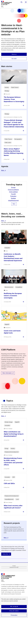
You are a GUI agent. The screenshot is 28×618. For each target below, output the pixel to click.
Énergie (13, 187)
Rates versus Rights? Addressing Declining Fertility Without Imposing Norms (13, 152)
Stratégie (13, 198)
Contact (14, 565)
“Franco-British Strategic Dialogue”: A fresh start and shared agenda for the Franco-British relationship (14, 123)
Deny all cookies (14, 611)
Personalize (14, 615)
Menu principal (25, 2)
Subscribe (5, 554)
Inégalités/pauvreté (13, 200)
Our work (14, 58)
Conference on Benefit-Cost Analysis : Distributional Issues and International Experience (13, 257)
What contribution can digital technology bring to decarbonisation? (13, 434)
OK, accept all (14, 606)
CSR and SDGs (9, 483)
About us (14, 54)
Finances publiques (13, 189)
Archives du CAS (13, 567)
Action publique (13, 191)
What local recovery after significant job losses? (13, 507)
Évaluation (13, 196)
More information (7, 373)
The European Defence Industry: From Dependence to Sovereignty (14, 99)
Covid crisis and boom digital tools (12, 332)
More (2, 170)
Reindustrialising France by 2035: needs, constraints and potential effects (13, 461)
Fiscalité (13, 194)
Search (21, 2)
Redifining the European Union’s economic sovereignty (13, 296)
